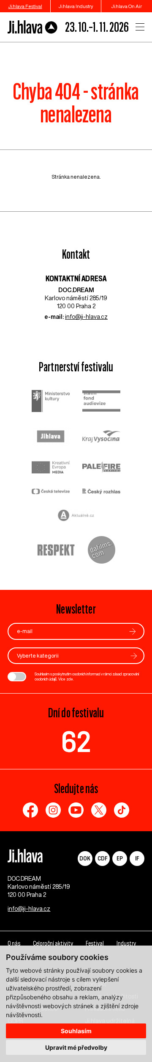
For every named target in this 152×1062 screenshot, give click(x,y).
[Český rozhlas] (101, 492)
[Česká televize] (51, 492)
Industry (126, 943)
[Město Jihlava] (51, 437)
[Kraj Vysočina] (101, 437)
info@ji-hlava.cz (86, 317)
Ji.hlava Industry (76, 6)
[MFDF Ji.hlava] (33, 27)
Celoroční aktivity (53, 943)
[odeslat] (132, 631)
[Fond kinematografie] (101, 402)
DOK (84, 858)
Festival (95, 943)
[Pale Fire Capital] (101, 468)
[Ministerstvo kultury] (51, 402)
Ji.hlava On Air (126, 6)
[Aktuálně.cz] (76, 516)
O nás (14, 943)
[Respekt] (56, 551)
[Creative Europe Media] (51, 468)
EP (120, 858)
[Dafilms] (101, 551)
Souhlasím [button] (76, 1030)
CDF (102, 858)
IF (137, 858)
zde (69, 679)
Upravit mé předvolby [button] (76, 1047)
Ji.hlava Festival (25, 6)
